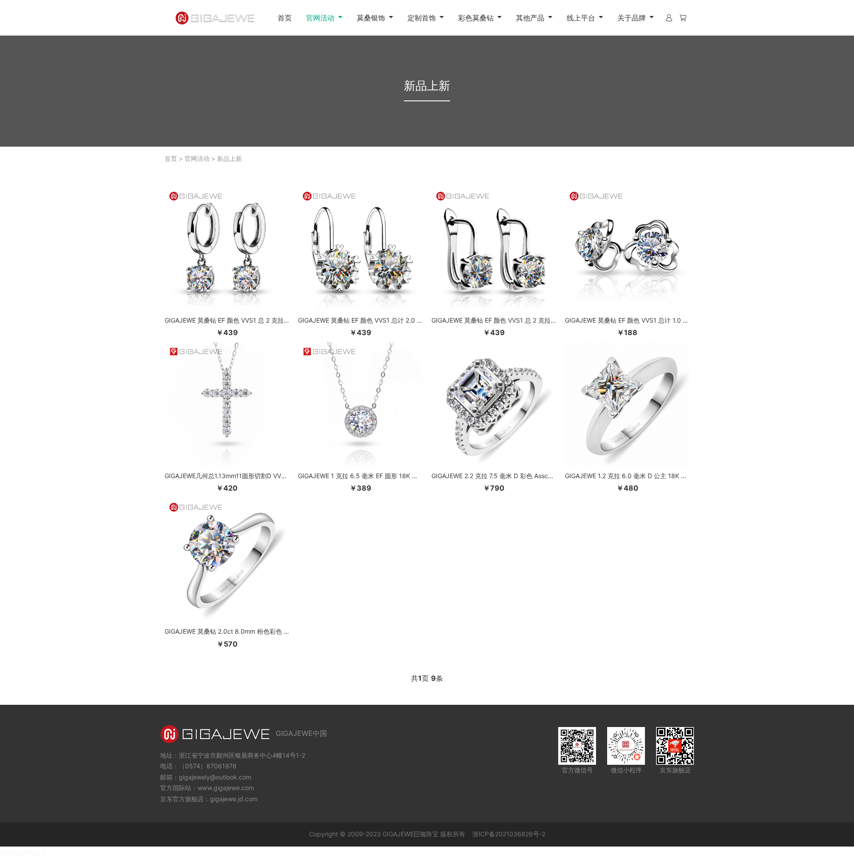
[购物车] (683, 17)
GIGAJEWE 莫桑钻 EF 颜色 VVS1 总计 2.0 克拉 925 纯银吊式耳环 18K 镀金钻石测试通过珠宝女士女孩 (360, 320)
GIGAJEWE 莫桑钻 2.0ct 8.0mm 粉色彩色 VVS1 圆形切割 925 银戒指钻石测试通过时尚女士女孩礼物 (227, 631)
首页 (285, 17)
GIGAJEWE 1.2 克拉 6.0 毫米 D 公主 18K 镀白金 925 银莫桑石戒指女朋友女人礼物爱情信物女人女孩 (627, 475)
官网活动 (197, 158)
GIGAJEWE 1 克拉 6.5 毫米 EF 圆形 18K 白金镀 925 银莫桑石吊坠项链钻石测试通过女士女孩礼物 (360, 475)
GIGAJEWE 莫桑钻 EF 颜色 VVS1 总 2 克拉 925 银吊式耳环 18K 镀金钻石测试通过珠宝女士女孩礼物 (227, 320)
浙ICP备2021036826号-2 (508, 834)
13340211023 (22, 852)
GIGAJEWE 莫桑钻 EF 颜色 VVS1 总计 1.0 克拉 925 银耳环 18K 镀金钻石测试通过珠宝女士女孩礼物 (627, 320)
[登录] (669, 17)
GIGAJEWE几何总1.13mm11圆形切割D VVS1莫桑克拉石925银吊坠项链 (227, 475)
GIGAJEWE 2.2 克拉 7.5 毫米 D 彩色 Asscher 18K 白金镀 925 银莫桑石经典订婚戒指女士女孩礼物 (493, 475)
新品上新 (229, 158)
